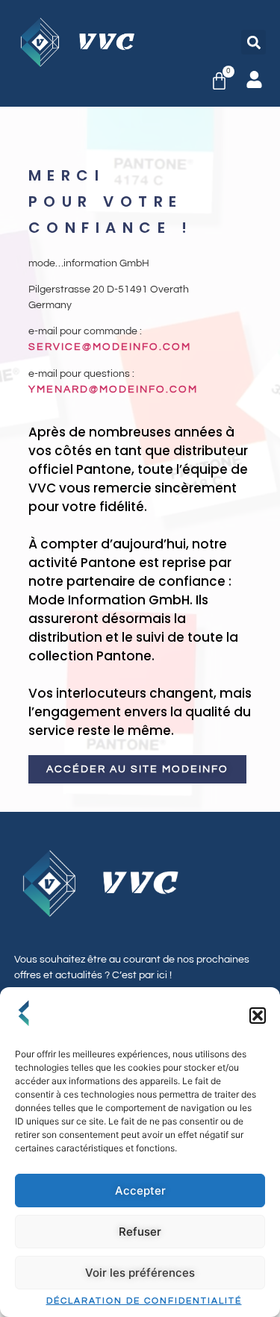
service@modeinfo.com (109, 347)
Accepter (140, 1190)
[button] (257, 1015)
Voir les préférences (140, 1273)
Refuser (140, 1231)
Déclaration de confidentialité (144, 1301)
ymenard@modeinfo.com (113, 389)
